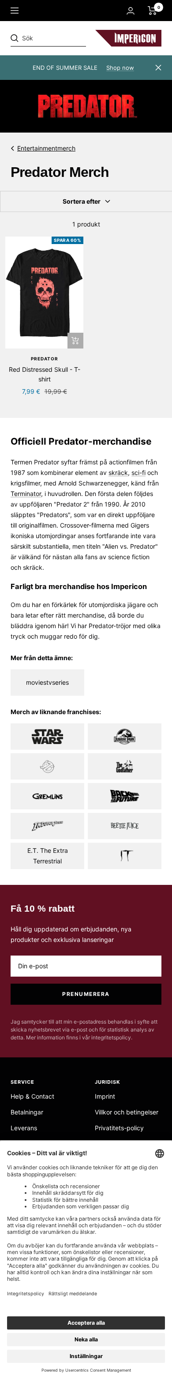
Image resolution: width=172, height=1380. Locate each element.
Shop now (120, 67)
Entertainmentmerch (46, 148)
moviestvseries (47, 682)
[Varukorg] (152, 10)
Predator (44, 358)
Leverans (24, 1128)
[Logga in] (131, 10)
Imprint (105, 1096)
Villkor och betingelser (126, 1112)
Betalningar (27, 1112)
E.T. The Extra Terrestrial (47, 856)
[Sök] (71, 38)
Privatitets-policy (119, 1128)
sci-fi (138, 472)
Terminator (26, 493)
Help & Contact (32, 1096)
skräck (118, 472)
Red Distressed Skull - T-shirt (44, 374)
